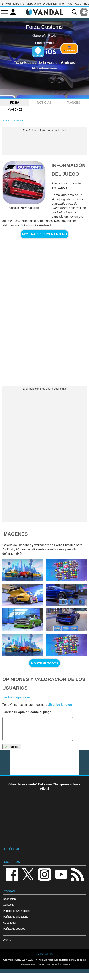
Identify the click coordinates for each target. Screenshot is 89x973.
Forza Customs (44, 27)
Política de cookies (14, 928)
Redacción (9, 898)
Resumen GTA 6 (14, 3)
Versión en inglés (44, 954)
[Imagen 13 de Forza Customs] (66, 570)
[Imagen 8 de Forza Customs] (22, 645)
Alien (62, 3)
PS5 (69, 3)
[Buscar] (74, 12)
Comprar (69, 50)
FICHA (14, 102)
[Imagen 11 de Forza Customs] (66, 595)
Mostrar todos (44, 663)
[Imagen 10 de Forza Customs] (22, 619)
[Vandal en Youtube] (61, 874)
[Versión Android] (38, 51)
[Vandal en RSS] (77, 874)
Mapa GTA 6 (34, 3)
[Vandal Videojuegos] (44, 12)
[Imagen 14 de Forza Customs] (22, 570)
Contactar (8, 904)
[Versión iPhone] (51, 51)
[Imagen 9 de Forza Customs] (66, 619)
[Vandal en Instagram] (44, 874)
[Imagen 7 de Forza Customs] (66, 645)
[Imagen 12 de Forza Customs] (22, 595)
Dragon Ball (50, 3)
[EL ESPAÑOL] (84, 12)
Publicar (13, 746)
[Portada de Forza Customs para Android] (24, 182)
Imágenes (14, 109)
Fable (78, 3)
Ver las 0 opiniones (16, 697)
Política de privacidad (15, 916)
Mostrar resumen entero (44, 234)
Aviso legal (9, 922)
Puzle (52, 35)
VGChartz (8, 940)
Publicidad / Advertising (16, 910)
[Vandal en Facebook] (12, 874)
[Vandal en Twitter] (28, 874)
